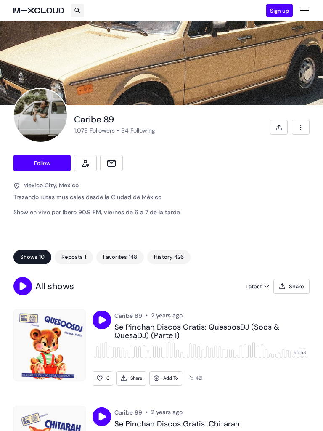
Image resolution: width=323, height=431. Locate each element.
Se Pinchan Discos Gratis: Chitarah (177, 424)
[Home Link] (38, 10)
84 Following (138, 130)
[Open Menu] (304, 10)
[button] (22, 286)
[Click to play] (102, 320)
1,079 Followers (94, 130)
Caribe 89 (128, 315)
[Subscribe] (85, 163)
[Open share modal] (279, 127)
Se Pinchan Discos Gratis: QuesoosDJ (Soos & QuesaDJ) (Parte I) (196, 331)
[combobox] (301, 127)
